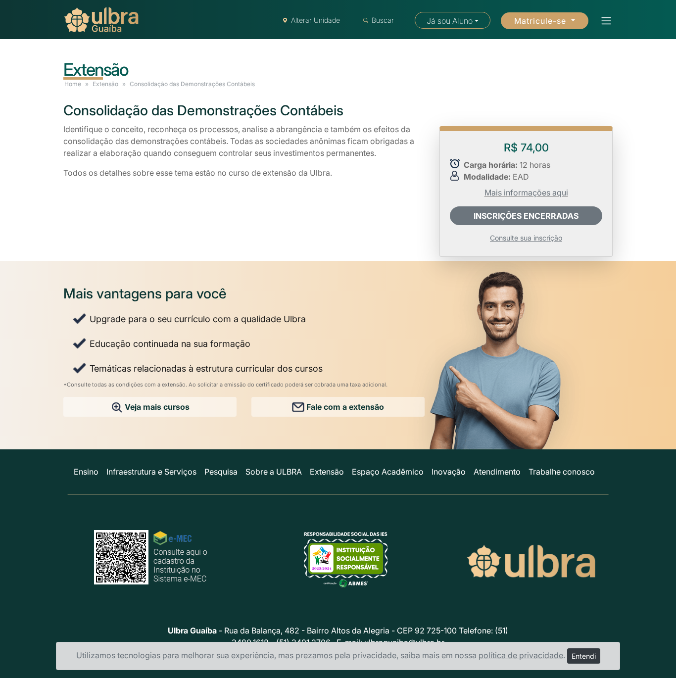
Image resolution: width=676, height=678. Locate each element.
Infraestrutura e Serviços (151, 472)
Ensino (86, 472)
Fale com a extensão (344, 407)
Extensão (105, 84)
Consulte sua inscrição (526, 238)
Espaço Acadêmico (388, 472)
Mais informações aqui (526, 192)
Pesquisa (221, 472)
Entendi (584, 656)
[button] (603, 20)
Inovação (449, 472)
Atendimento (497, 472)
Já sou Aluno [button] (450, 21)
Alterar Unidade (315, 20)
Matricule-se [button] (541, 21)
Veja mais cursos (156, 407)
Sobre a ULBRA (273, 472)
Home (72, 84)
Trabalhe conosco (562, 472)
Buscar (383, 20)
